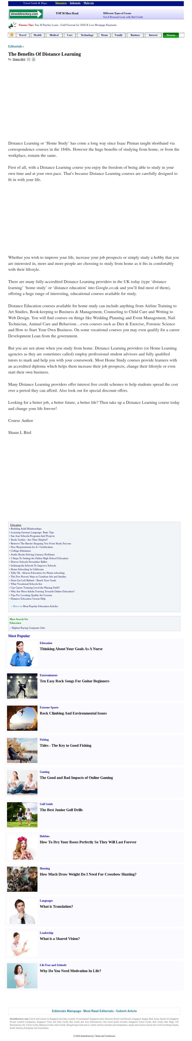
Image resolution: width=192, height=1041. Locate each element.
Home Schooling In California (27, 569)
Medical (54, 35)
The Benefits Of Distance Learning (44, 54)
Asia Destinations (93, 1022)
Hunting (45, 868)
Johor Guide (60, 1025)
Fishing (44, 739)
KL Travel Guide (30, 1025)
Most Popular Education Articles (40, 606)
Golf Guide (46, 804)
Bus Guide (75, 1022)
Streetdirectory (87, 1036)
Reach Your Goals (46, 580)
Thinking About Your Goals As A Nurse (71, 649)
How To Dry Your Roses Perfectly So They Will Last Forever (88, 842)
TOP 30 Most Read (67, 13)
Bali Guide (158, 1022)
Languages (46, 900)
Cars (69, 35)
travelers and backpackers (115, 1025)
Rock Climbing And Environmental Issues (73, 713)
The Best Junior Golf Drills (61, 810)
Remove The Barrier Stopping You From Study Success (41, 543)
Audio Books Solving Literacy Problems (33, 554)
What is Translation (55, 906)
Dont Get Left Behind (22, 580)
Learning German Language (26, 532)
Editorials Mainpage (66, 1011)
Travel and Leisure (37, 1019)
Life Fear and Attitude (53, 965)
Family (119, 35)
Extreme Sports (49, 707)
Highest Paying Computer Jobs (28, 627)
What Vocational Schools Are (26, 583)
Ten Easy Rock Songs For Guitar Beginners (74, 681)
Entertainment (48, 675)
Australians (43, 1028)
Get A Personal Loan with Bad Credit (123, 17)
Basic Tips (48, 532)
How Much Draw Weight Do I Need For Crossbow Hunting (87, 874)
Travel (22, 35)
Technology (87, 35)
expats (131, 1025)
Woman (170, 35)
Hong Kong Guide (75, 1025)
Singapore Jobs (56, 1028)
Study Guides (18, 539)
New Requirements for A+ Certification (32, 547)
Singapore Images (140, 1019)
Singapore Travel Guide (140, 1022)
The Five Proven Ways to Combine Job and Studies (38, 576)
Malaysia (89, 2)
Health (37, 35)
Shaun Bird (19, 59)
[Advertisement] (46, 99)
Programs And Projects (42, 535)
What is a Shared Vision (59, 939)
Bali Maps (169, 1022)
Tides (44, 745)
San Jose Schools (20, 535)
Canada (175, 1025)
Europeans (29, 1028)
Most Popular (19, 636)
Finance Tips (26, 25)
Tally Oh (15, 572)
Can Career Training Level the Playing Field (35, 587)
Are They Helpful (37, 539)
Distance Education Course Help (28, 598)
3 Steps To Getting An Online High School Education (39, 558)
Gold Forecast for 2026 (73, 25)
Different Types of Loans (117, 13)
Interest (153, 35)
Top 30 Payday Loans (46, 25)
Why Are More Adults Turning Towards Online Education (42, 591)
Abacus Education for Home (37, 572)
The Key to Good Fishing (71, 745)
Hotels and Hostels (122, 1019)
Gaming (44, 772)
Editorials (15, 46)
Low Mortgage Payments (102, 25)
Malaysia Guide (46, 1025)
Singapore (61, 2)
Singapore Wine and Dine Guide (52, 1022)
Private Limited (17, 1022)
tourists (142, 1025)
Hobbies (45, 836)
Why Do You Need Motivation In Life (69, 971)
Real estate (154, 1019)
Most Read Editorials (98, 1011)
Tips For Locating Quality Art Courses (31, 595)
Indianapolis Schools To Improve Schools (33, 565)
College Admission (21, 550)
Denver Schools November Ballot (29, 561)
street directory (105, 1019)
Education (46, 643)
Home (104, 35)
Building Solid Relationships (26, 528)
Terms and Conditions (105, 1036)
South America (16, 1028)
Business (135, 35)
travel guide (113, 1022)
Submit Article (126, 1011)
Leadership (46, 933)
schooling (59, 572)
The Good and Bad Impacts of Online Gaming (76, 778)
